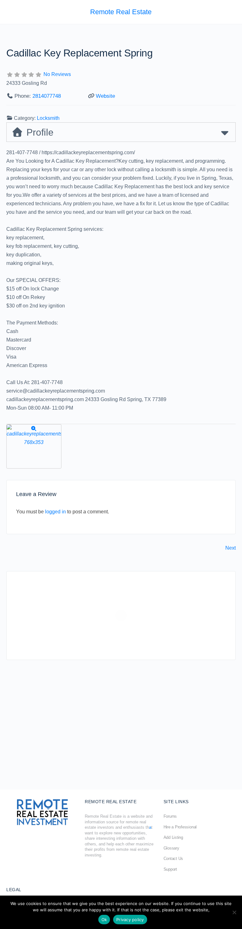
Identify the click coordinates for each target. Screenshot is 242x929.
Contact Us (173, 858)
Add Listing (173, 837)
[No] (234, 912)
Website (105, 96)
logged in (55, 511)
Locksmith (48, 118)
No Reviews (57, 74)
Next (230, 548)
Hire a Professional (180, 827)
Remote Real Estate (121, 12)
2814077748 (46, 96)
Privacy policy (130, 919)
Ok (104, 919)
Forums (170, 816)
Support (170, 869)
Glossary (171, 848)
